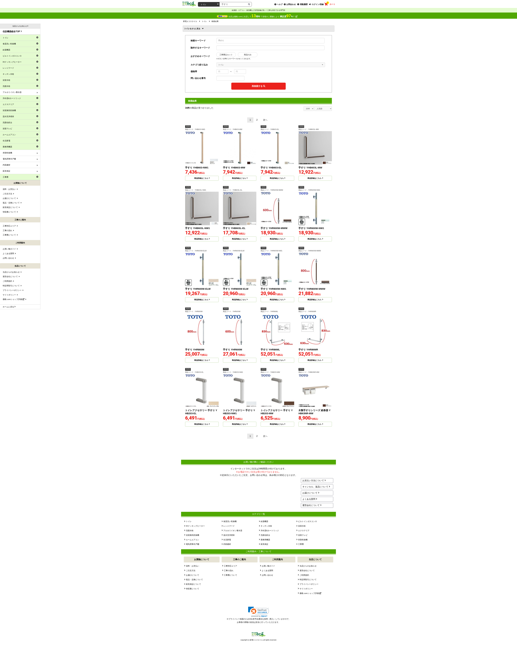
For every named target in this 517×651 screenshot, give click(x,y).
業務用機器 (265, 540)
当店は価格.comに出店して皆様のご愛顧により (261, 16)
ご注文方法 (190, 570)
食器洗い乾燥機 (230, 521)
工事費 (301, 544)
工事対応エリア (230, 566)
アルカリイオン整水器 (232, 530)
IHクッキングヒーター (195, 526)
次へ (265, 120)
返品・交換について (194, 579)
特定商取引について (308, 579)
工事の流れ (228, 570)
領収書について (192, 589)
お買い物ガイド (268, 566)
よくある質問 (308, 499)
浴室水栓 (302, 526)
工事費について (230, 575)
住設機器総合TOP (11, 31)
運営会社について (311, 505)
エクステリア (303, 530)
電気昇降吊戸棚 (192, 544)
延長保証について (193, 584)
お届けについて (309, 493)
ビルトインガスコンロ (307, 521)
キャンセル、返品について (315, 487)
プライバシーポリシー (309, 584)
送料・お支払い (192, 566)
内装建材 (227, 544)
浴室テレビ (303, 535)
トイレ (188, 28)
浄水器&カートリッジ (270, 530)
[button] (258, 611)
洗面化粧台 (265, 535)
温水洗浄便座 (229, 535)
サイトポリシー (306, 589)
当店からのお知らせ (308, 566)
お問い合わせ (267, 575)
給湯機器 (264, 521)
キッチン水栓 (266, 526)
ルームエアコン (192, 540)
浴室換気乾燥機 (192, 535)
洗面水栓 (189, 530)
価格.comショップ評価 (309, 593)
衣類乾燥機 (303, 540)
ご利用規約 (304, 575)
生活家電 (227, 540)
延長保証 (264, 544)
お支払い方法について (313, 480)
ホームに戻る (8, 307)
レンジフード (229, 526)
